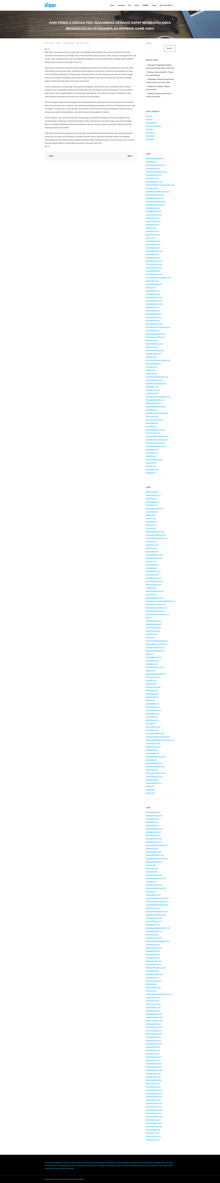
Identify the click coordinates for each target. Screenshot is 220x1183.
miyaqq (56, 1168)
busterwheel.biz (152, 697)
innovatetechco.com (154, 1044)
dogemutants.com (153, 954)
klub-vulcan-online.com (155, 337)
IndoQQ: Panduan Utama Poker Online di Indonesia (158, 95)
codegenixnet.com (153, 1100)
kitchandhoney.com (153, 657)
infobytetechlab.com (154, 1093)
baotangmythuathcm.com (156, 915)
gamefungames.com (154, 261)
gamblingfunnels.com (154, 508)
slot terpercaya (87, 1162)
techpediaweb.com (153, 1037)
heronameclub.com (153, 981)
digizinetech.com (153, 1083)
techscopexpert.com (154, 1034)
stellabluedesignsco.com (156, 968)
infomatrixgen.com (153, 1087)
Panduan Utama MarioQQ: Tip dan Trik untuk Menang (159, 73)
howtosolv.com (152, 664)
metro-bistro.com (152, 661)
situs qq (149, 116)
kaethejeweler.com (153, 403)
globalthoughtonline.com (156, 878)
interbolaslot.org (152, 819)
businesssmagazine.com (156, 535)
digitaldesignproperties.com (157, 858)
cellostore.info (151, 872)
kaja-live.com (151, 561)
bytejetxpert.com (152, 1133)
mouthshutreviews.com (155, 205)
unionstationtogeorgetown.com (158, 277)
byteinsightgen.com (154, 1080)
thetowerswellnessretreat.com (158, 397)
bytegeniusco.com (153, 1060)
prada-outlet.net (152, 492)
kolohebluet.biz (152, 690)
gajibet (62, 1168)
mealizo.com (151, 865)
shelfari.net (150, 700)
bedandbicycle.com (154, 297)
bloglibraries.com (153, 925)
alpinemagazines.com (155, 591)
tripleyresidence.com (154, 344)
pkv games (84, 43)
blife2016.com (151, 373)
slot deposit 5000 (165, 1165)
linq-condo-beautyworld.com (157, 614)
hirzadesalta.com (153, 208)
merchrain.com (152, 453)
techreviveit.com (152, 1054)
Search (149, 43)
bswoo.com (150, 793)
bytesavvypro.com (153, 1077)
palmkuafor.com (152, 822)
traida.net (149, 654)
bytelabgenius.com (153, 1040)
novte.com (150, 637)
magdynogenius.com (154, 1017)
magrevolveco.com (153, 1113)
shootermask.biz (152, 694)
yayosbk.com (151, 680)
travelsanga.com (152, 753)
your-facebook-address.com (157, 436)
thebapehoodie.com (154, 931)
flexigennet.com (152, 978)
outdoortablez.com (153, 987)
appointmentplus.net (154, 763)
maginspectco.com (153, 1136)
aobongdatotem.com (154, 182)
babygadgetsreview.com (155, 604)
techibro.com (151, 588)
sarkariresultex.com (154, 862)
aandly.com (150, 790)
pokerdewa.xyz (152, 720)
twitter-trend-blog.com (154, 598)
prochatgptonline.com (154, 555)
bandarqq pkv (127, 1162)
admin (58, 43)
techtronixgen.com (153, 1024)
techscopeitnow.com (154, 1126)
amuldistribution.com (154, 251)
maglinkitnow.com (153, 1011)
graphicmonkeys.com (154, 304)
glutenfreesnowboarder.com (157, 377)
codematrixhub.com (154, 1063)
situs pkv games (116, 1165)
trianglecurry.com (153, 390)
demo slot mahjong (153, 126)
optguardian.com (152, 225)
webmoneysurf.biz (153, 687)
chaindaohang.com (153, 621)
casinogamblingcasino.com (157, 905)
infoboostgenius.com (154, 1070)
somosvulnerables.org (155, 350)
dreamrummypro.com (154, 829)
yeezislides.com (152, 178)
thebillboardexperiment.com (157, 413)
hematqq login (159, 1162)
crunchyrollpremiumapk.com (157, 898)
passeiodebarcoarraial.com (157, 845)
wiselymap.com (152, 551)
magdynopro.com (153, 1047)
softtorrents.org (152, 347)
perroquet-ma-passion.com (157, 440)
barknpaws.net (152, 868)
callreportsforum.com (154, 459)
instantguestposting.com (155, 756)
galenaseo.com (152, 730)
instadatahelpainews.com (156, 446)
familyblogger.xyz (153, 330)
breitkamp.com (152, 340)
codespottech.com (153, 997)
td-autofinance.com (153, 578)
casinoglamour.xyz (153, 710)
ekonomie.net (151, 760)
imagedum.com (152, 393)
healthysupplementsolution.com (159, 994)
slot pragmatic (151, 123)
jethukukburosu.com (154, 918)
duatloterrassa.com (153, 354)
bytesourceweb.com (154, 1103)
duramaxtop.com (152, 958)
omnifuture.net (151, 505)
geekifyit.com (151, 891)
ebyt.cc (148, 617)
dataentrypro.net (152, 825)
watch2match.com (153, 727)
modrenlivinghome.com (155, 443)
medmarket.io (151, 984)
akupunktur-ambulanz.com (156, 608)
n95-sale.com (151, 541)
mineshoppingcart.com (155, 198)
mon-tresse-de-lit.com (154, 420)
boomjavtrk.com (152, 469)
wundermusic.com (153, 258)
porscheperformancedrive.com (158, 360)
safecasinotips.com (153, 317)
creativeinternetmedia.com (156, 538)
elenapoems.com (153, 944)
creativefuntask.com (154, 268)
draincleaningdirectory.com (157, 911)
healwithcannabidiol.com (156, 383)
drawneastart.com (153, 311)
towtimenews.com (153, 908)
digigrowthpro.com (153, 495)
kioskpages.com (152, 387)
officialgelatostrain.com (155, 400)
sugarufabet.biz (152, 423)
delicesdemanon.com (154, 667)
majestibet (48, 1168)
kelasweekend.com (153, 783)
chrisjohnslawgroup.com (156, 334)
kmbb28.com (151, 456)
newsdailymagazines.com (156, 172)
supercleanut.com (153, 294)
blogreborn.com (152, 545)
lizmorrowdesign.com (154, 380)
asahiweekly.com (153, 291)
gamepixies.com (152, 307)
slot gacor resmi (56, 1165)
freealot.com (151, 287)
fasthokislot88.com (153, 314)
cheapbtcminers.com (154, 274)
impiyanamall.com (153, 221)
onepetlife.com (152, 410)
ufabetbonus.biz (152, 780)
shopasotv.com (152, 750)
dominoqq (150, 139)
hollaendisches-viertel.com (157, 644)
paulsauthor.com (152, 971)
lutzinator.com (151, 367)
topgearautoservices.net (155, 430)
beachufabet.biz (152, 416)
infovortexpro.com (153, 1120)
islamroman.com (152, 575)
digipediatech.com (153, 1007)
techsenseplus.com (153, 1067)
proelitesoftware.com (154, 324)
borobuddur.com (152, 254)
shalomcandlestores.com (156, 888)
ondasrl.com (151, 370)
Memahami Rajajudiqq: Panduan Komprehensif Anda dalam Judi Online (160, 66)
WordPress (81, 1179)
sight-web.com (152, 568)
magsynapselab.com (154, 1020)
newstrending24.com (154, 776)
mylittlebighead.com (154, 284)
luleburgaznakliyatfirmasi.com (158, 928)
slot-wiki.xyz (151, 723)
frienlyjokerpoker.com (154, 581)
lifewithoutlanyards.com (155, 651)
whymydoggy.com (153, 812)
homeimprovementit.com (156, 165)
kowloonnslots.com (153, 585)
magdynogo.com (152, 1140)
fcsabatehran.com (153, 951)
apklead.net (150, 473)
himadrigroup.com (153, 571)
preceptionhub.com (153, 175)
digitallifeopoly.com (153, 211)
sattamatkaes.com (153, 895)
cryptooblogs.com (153, 241)
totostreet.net (151, 228)
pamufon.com (151, 357)
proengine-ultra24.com (155, 647)
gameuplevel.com (153, 244)
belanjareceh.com (153, 835)
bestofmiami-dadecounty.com (157, 191)
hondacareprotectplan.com (156, 901)
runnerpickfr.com (152, 502)
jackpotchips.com (153, 320)
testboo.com (151, 670)
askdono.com (151, 525)
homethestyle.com (153, 248)
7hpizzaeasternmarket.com (157, 641)
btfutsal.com (150, 515)
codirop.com (151, 518)
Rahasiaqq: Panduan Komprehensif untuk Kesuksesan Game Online (160, 80)
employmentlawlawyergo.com (158, 737)
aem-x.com (150, 238)
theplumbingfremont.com (156, 773)
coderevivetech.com (154, 1110)
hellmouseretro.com (154, 948)
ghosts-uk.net (151, 522)
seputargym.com (152, 218)
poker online (75, 1162)
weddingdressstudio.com (156, 674)
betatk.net (150, 786)
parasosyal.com (152, 934)
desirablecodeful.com (154, 974)
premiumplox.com (153, 677)
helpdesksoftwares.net (155, 158)
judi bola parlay (99, 1162)
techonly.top (150, 528)
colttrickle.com (151, 498)
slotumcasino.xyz (153, 707)
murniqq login (148, 1162)
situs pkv (149, 129)
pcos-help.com (152, 512)
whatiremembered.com (155, 611)
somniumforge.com (153, 921)
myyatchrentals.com (154, 885)
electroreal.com (152, 188)
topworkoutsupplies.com (155, 201)
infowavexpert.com (153, 1057)
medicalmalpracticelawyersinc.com (160, 740)
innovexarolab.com (153, 1090)
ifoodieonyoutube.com (155, 195)
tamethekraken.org (153, 364)
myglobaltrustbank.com (155, 733)
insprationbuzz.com (154, 842)
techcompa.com (152, 565)
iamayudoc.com (152, 281)
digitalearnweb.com (154, 815)
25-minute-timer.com (154, 264)
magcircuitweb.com (153, 1030)
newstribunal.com (153, 168)
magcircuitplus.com (153, 1123)
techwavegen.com (153, 1073)
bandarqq (70, 43)
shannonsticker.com (154, 839)
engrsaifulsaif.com (153, 271)
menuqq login (50, 1162)
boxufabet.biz (151, 426)
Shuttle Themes (61, 1179)
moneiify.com (151, 882)
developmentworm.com (155, 766)
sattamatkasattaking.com (156, 406)
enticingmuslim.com (154, 938)
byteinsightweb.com (154, 1014)
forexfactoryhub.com (154, 558)
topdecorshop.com (153, 747)
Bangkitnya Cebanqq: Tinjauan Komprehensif (158, 87)
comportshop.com (153, 743)
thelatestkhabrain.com (155, 855)
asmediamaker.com (154, 875)
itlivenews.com (152, 770)
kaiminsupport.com (153, 832)
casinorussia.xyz (152, 704)
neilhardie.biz (151, 684)
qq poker (149, 119)
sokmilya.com (151, 463)
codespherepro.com (154, 1097)
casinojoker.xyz (152, 717)
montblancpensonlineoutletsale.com (160, 601)
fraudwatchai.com (153, 234)
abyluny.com (151, 466)
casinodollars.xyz (153, 714)
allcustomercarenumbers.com (158, 327)
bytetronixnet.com (153, 1130)
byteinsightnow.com (154, 1107)
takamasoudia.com (153, 961)
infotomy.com (151, 991)
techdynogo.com (152, 1001)
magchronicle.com (153, 1004)
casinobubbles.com (154, 215)
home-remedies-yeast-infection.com (160, 185)
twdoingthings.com (153, 964)
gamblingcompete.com (155, 532)
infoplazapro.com (153, 1050)
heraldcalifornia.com (154, 301)
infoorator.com (151, 634)
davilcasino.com (152, 231)
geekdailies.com (152, 449)
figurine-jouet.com (153, 433)
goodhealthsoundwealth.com (157, 941)
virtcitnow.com (151, 548)
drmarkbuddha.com (153, 624)
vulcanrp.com (151, 594)
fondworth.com (152, 849)
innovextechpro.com (154, 1027)
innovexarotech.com (154, 1116)
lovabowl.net (151, 162)
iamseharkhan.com (153, 852)
